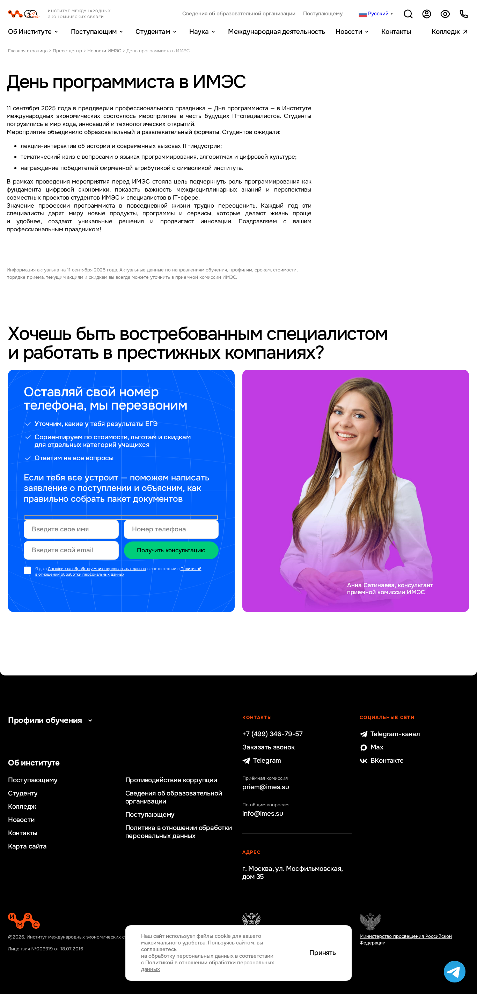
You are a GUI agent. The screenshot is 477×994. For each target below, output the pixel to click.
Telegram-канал (395, 734)
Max (376, 747)
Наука (199, 32)
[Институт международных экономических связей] (70, 14)
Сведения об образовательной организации (238, 13)
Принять (322, 953)
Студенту (23, 794)
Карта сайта (27, 847)
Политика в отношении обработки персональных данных (178, 832)
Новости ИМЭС (104, 51)
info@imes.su (262, 814)
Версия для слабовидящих (445, 14)
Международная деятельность (276, 32)
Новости (349, 32)
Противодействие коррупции (171, 780)
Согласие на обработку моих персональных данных (97, 568)
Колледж (446, 32)
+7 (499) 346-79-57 (272, 734)
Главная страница (27, 51)
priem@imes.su (265, 787)
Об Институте (30, 32)
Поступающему (323, 13)
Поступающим (94, 32)
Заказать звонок (268, 747)
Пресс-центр (67, 51)
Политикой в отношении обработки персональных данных (118, 571)
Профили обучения (45, 720)
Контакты (396, 32)
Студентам (152, 32)
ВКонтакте (387, 761)
